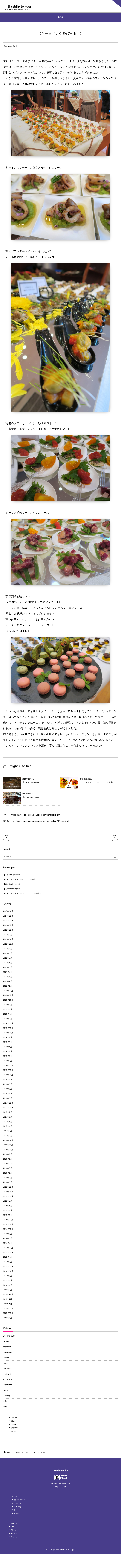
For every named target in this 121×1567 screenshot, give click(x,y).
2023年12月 (8, 920)
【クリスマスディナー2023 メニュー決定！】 (23, 893)
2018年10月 (8, 1075)
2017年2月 (7, 1131)
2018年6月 (7, 1084)
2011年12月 (8, 1294)
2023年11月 (8, 925)
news (5, 1363)
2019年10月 (8, 1033)
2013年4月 (7, 1257)
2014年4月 (7, 1243)
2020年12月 (8, 991)
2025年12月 (8, 911)
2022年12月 (8, 930)
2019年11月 (8, 1028)
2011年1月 (7, 1304)
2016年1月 (7, 1182)
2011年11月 (8, 1299)
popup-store (8, 1352)
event (5, 1390)
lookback (6, 1374)
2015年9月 (7, 1201)
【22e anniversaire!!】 (31, 782)
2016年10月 (8, 1149)
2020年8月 (7, 1005)
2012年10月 (8, 1271)
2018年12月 (8, 1065)
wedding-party (9, 1336)
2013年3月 (7, 1262)
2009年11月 (8, 1313)
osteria (6, 1357)
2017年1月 (7, 1135)
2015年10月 (8, 1196)
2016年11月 (8, 1145)
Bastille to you (19, 6)
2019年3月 (7, 1051)
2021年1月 (7, 986)
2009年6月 (7, 1318)
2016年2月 (7, 1178)
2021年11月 (8, 944)
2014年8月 (7, 1234)
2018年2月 (7, 1093)
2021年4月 (7, 972)
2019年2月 (7, 1056)
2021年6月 (7, 963)
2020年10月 (8, 1000)
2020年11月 (8, 995)
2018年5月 (7, 1089)
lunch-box (7, 1368)
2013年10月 (8, 1252)
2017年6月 (7, 1117)
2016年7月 (7, 1163)
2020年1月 (7, 1019)
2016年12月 (8, 1140)
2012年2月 (7, 1290)
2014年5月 (7, 1238)
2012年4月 (7, 1285)
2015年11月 (8, 1192)
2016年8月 (7, 1159)
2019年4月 (7, 1047)
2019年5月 (7, 1042)
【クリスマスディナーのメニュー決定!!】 (97, 782)
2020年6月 (7, 1009)
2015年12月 (8, 1187)
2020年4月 (7, 1014)
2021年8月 (7, 953)
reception (7, 1347)
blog (5, 1406)
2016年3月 (7, 1173)
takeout (6, 1341)
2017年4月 (7, 1126)
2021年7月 (7, 958)
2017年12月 (8, 1103)
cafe (5, 1401)
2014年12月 (8, 1220)
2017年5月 (7, 1121)
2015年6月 (7, 1215)
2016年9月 (7, 1154)
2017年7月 (7, 1112)
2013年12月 (8, 1248)
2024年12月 (8, 916)
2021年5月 (7, 967)
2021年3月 (7, 976)
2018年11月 (8, 1070)
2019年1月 (7, 1061)
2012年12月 (8, 1266)
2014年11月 (8, 1224)
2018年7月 (7, 1079)
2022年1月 (7, 935)
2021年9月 (7, 949)
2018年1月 (7, 1098)
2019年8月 (7, 1037)
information (7, 1385)
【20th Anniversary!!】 (12, 889)
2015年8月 (7, 1206)
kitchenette (7, 1379)
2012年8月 (7, 1276)
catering (6, 1395)
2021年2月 (7, 981)
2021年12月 (8, 939)
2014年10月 (8, 1229)
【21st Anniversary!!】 (31, 797)
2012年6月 (7, 1280)
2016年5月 (7, 1168)
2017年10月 (8, 1107)
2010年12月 (8, 1308)
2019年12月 (8, 1023)
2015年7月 (7, 1210)
